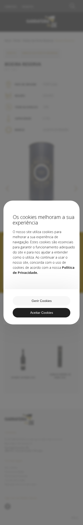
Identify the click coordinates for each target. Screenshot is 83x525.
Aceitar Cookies (41, 312)
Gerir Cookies (42, 301)
